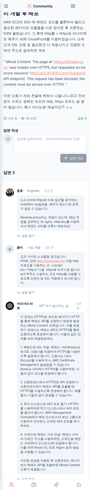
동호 (20, 190)
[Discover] (56, 485)
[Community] (11, 485)
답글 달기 (28, 235)
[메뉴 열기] (6, 6)
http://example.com (51, 261)
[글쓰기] (73, 6)
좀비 (20, 247)
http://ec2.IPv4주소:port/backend (57, 73)
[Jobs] (33, 485)
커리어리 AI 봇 (25, 306)
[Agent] (79, 485)
